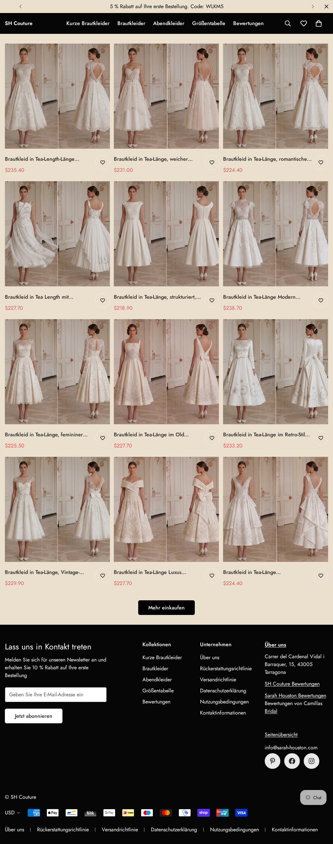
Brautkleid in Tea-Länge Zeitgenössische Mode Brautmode (262, 572)
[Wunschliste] (102, 162)
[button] (318, 23)
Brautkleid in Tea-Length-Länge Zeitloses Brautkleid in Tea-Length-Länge (43, 159)
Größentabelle (208, 23)
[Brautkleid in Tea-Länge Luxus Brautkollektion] (166, 509)
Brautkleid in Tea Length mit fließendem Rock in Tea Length (40, 297)
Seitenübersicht (281, 734)
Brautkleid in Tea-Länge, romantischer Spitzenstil (266, 159)
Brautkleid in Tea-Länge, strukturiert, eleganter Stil (155, 297)
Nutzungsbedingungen (224, 701)
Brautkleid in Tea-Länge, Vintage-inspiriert (42, 572)
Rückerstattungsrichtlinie (226, 668)
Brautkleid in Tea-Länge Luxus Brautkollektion (147, 572)
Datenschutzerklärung (223, 690)
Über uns (209, 657)
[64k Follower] (311, 761)
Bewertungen (248, 23)
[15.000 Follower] (292, 761)
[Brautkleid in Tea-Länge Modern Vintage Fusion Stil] (275, 233)
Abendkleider (168, 23)
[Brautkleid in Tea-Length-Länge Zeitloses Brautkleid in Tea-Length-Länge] (57, 96)
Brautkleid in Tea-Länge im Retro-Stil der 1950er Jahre (264, 435)
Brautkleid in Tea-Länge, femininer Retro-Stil (44, 435)
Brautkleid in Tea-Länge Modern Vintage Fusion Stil (259, 297)
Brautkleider (131, 23)
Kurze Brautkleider (88, 23)
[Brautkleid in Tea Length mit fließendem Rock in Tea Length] (57, 233)
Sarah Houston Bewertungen (295, 695)
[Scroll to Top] (320, 808)
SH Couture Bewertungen (292, 683)
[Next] (312, 6)
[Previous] (20, 6)
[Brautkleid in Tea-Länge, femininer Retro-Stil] (57, 371)
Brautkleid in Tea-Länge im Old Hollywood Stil (149, 435)
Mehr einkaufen (166, 607)
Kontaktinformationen (223, 712)
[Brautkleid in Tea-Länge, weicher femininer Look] (166, 96)
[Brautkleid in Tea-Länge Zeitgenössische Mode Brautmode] (275, 509)
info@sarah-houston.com (291, 747)
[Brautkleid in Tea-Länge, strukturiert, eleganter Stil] (166, 233)
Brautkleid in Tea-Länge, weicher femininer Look (151, 159)
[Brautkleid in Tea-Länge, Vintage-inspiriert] (57, 509)
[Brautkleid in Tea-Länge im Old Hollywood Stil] (166, 371)
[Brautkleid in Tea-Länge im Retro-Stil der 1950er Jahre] (275, 371)
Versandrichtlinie (218, 679)
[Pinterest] (272, 761)
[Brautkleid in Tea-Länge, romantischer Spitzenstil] (275, 96)
